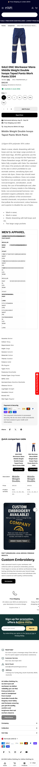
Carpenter (11, 25)
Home (4, 25)
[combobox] (19, 15)
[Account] (32, 8)
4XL (4, 103)
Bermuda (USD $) (10, 739)
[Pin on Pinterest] (21, 429)
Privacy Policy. (19, 635)
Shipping (4, 85)
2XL (25, 97)
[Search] (35, 15)
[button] (37, 383)
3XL (30, 97)
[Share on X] (15, 429)
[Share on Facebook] (10, 429)
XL (20, 97)
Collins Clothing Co (13, 759)
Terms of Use (29, 633)
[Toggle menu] (3, 8)
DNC (8, 80)
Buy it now (19, 115)
